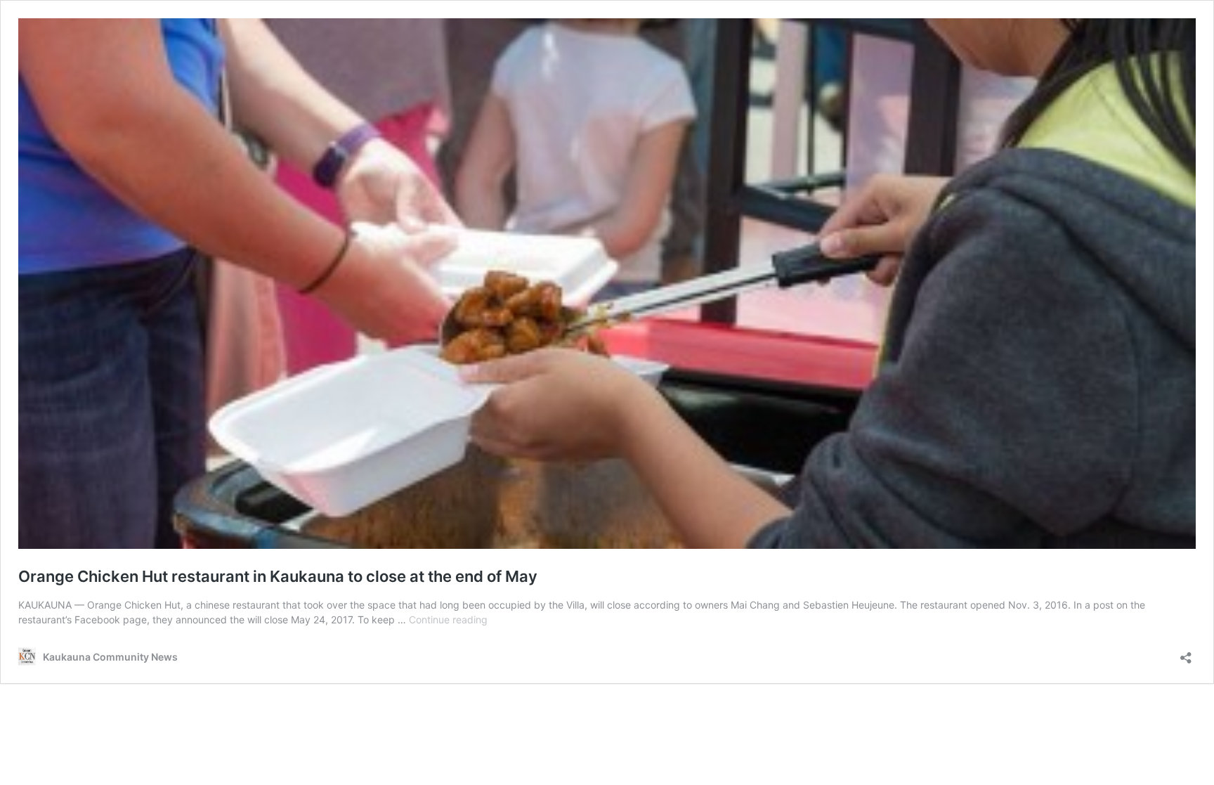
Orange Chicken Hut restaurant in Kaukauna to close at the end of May (277, 576)
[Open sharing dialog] (1186, 653)
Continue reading (448, 619)
